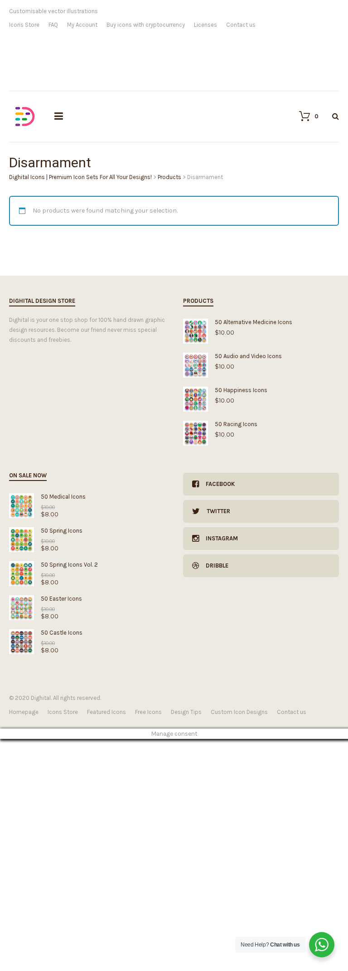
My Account (82, 25)
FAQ (53, 25)
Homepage (24, 712)
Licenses (205, 25)
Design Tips (186, 712)
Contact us (241, 25)
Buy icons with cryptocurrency (145, 25)
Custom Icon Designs (239, 712)
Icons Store (24, 25)
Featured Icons (106, 712)
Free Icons (148, 712)
